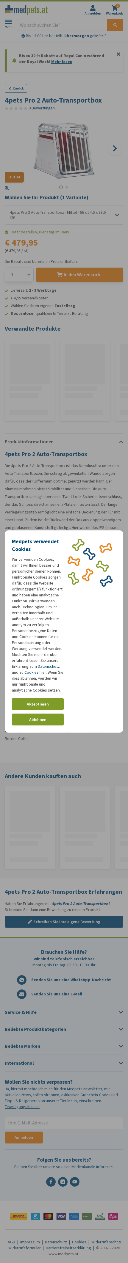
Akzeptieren (38, 704)
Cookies (31, 672)
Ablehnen (37, 719)
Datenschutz (49, 666)
